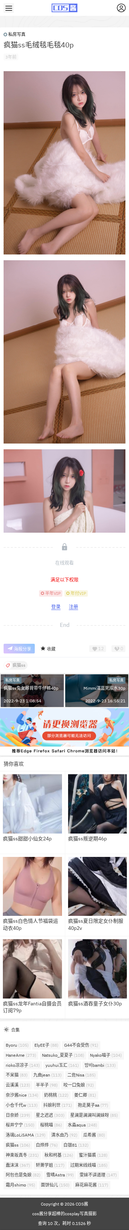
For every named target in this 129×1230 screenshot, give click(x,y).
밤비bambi (100, 1065)
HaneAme (21, 1055)
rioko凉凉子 (23, 1065)
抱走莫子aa (93, 1105)
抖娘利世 (57, 1105)
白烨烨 (47, 1145)
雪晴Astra (60, 1175)
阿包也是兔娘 (23, 1175)
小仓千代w (22, 1105)
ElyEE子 (46, 1045)
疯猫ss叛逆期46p (87, 838)
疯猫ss (18, 1145)
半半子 (47, 1085)
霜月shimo (20, 1185)
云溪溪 (18, 1085)
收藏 (51, 649)
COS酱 (81, 1204)
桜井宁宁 (20, 1125)
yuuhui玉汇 (62, 1065)
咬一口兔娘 (78, 1085)
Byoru (17, 1045)
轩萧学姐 (50, 1165)
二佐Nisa (81, 1075)
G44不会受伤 (81, 1045)
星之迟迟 (50, 1115)
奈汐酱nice (22, 1095)
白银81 (76, 1145)
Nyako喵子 (106, 1055)
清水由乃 (64, 1135)
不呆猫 (17, 1075)
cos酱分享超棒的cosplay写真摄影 (64, 1213)
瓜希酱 (94, 1135)
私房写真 (16, 34)
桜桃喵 (51, 1125)
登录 (56, 606)
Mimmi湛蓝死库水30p (104, 688)
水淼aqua (82, 1125)
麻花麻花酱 (91, 1185)
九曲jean (47, 1075)
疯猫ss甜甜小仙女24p (27, 838)
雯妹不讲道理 (98, 1175)
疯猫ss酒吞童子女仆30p (95, 1003)
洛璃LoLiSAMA (26, 1135)
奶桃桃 (56, 1095)
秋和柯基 (58, 1155)
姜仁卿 (85, 1095)
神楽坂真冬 (22, 1155)
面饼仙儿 (55, 1185)
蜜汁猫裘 (93, 1155)
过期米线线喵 (89, 1165)
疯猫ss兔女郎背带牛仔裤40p (31, 688)
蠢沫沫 (18, 1165)
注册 (73, 606)
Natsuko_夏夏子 (63, 1055)
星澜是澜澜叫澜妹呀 (94, 1115)
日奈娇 (18, 1115)
